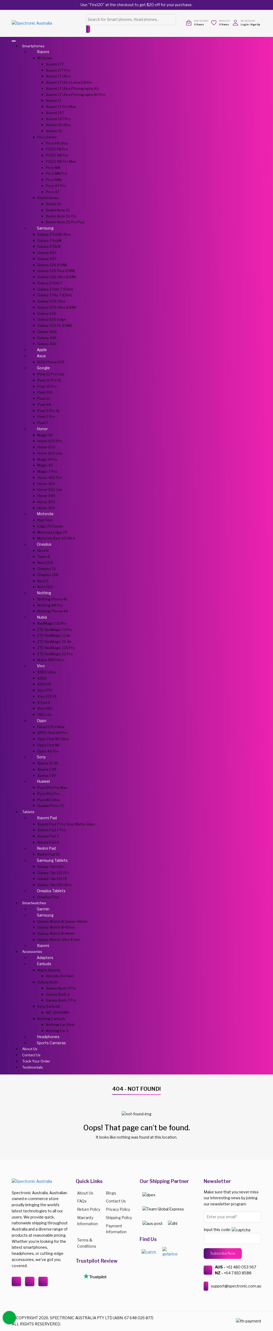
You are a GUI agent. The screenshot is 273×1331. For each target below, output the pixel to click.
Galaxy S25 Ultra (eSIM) (56, 307)
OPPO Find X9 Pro (52, 733)
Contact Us (31, 1055)
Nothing (44, 593)
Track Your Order (36, 1061)
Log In (245, 24)
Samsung (45, 228)
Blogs (111, 1193)
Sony (41, 757)
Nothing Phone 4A (52, 611)
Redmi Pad (46, 848)
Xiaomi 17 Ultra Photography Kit (72, 88)
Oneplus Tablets (51, 890)
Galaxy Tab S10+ (51, 866)
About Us (29, 1049)
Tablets (28, 812)
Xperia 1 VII (46, 775)
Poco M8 (53, 167)
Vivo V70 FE (47, 696)
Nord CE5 (45, 587)
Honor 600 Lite (49, 453)
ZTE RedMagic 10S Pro (56, 648)
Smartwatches (34, 903)
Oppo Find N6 (48, 745)
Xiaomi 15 (54, 131)
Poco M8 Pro (56, 173)
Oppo (41, 720)
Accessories (32, 951)
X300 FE (44, 684)
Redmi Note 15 (58, 210)
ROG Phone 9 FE (51, 362)
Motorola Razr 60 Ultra (56, 538)
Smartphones (33, 46)
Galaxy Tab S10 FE (52, 878)
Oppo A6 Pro (48, 751)
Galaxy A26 (47, 344)
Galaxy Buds (47, 982)
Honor (42, 428)
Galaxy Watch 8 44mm (56, 933)
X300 (42, 678)
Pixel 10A (45, 392)
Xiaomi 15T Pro (58, 119)
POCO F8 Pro (57, 149)
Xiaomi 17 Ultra (58, 76)
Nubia (42, 617)
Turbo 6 (43, 556)
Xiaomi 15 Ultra (58, 125)
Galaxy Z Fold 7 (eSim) (55, 289)
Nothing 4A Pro (50, 605)
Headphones (48, 1036)
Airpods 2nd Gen (60, 976)
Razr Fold (44, 520)
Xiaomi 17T (55, 64)
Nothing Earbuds (51, 1018)
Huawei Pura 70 (50, 806)
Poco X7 (52, 192)
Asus (41, 356)
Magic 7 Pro (47, 471)
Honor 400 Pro (49, 477)
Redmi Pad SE (48, 854)
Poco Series (47, 137)
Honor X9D (46, 496)
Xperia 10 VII (47, 763)
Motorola (45, 513)
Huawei (43, 781)
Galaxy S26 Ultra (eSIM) (56, 277)
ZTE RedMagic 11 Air (54, 635)
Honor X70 (46, 508)
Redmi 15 (53, 204)
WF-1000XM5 (57, 1012)
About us (85, 1193)
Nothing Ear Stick (60, 1024)
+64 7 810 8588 (237, 1273)
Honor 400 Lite (49, 489)
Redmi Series (48, 198)
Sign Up (255, 24)
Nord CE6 (45, 562)
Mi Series (44, 58)
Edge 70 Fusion (50, 526)
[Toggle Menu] (14, 41)
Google (43, 368)
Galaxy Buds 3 (58, 994)
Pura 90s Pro (48, 793)
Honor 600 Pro (49, 441)
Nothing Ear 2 (57, 1031)
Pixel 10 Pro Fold (50, 374)
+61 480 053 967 (241, 1267)
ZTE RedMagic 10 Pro (55, 654)
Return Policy (88, 1209)
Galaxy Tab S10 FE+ (53, 873)
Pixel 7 (42, 423)
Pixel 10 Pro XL (49, 380)
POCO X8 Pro (57, 155)
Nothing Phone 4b (52, 599)
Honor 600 (46, 447)
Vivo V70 (44, 690)
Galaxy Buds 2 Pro (61, 1000)
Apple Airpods (49, 970)
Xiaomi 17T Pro (58, 70)
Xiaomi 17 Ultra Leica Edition (69, 82)
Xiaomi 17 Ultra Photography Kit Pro (75, 94)
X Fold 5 (43, 702)
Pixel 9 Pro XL (48, 411)
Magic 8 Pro (47, 459)
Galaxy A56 (47, 331)
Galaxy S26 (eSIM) (52, 265)
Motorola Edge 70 (52, 532)
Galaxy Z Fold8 (49, 240)
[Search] (88, 29)
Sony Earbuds (48, 1006)
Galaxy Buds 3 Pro (61, 988)
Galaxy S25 (46, 313)
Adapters (45, 957)
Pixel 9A (44, 404)
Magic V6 (45, 435)
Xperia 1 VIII (46, 769)
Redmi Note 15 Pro (61, 216)
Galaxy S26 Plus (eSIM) (56, 271)
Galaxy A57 (47, 252)
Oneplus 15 (46, 568)
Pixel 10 (43, 398)
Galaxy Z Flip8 (49, 246)
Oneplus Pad (48, 897)
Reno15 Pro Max (51, 727)
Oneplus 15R (47, 575)
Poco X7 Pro (56, 186)
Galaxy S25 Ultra (51, 301)
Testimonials (32, 1067)
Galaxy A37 (46, 259)
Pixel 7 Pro (46, 416)
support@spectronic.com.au (236, 1286)
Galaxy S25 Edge (51, 319)
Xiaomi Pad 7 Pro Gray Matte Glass (66, 824)
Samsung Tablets (52, 860)
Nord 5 (43, 581)
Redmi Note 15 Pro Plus (65, 222)
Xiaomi (43, 51)
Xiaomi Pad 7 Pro (51, 830)
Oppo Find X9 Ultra (53, 739)
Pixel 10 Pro (47, 386)
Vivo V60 (45, 708)
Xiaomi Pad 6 (48, 842)
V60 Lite (44, 714)
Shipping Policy (119, 1217)
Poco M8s (54, 179)
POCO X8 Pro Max (61, 161)
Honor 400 (46, 484)
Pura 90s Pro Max (52, 787)
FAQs (82, 1201)
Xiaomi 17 (54, 100)
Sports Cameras (51, 1043)
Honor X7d (46, 502)
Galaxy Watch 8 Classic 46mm (62, 921)
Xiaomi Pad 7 (48, 836)
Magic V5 (45, 465)
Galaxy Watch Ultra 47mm (58, 939)
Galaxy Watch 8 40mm (56, 927)
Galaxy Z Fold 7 (49, 283)
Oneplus (44, 544)
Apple (42, 349)
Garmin (43, 909)
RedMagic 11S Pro (52, 623)
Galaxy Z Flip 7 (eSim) (54, 295)
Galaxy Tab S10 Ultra (54, 885)
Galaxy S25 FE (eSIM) (54, 325)
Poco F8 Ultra (57, 143)
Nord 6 (43, 550)
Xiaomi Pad (47, 818)
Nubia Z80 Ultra (50, 660)
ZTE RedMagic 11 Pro (54, 629)
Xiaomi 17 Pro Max (61, 106)
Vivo (41, 665)
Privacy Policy (118, 1209)
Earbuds (44, 963)
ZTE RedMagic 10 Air (54, 641)
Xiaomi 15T (55, 113)
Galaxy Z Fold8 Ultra (53, 234)
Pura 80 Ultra (48, 800)
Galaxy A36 (47, 338)
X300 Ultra (46, 672)
